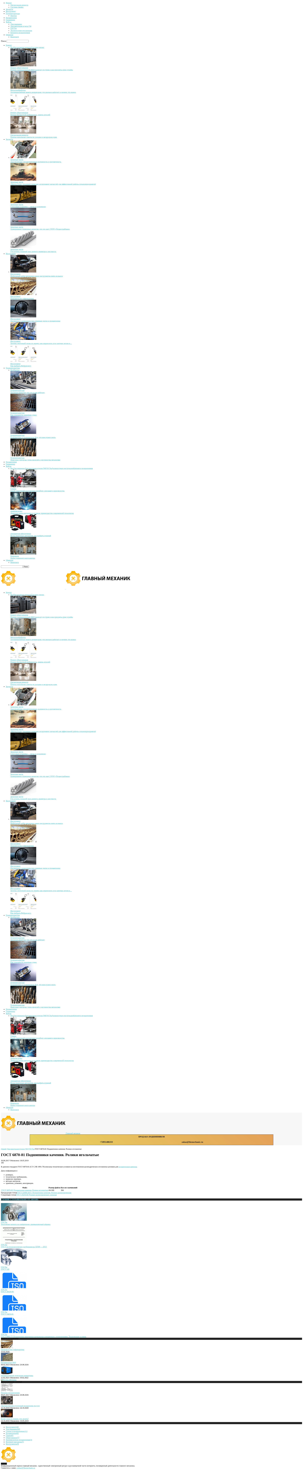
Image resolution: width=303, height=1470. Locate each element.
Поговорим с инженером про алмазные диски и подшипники (35, 321)
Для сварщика (16, 24)
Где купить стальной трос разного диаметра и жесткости (33, 252)
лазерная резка (16, 511)
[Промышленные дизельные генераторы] (7, 1373)
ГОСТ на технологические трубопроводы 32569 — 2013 (24, 1247)
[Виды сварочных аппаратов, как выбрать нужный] (23, 531)
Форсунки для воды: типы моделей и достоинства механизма (35, 460)
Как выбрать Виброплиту (20, 366)
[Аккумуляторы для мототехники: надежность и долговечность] (23, 158)
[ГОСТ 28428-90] (14, 1287)
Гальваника (10, 20)
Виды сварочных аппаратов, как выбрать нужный (30, 536)
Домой (3, 1149)
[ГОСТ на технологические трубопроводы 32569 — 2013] (14, 1243)
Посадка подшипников (10, 1393)
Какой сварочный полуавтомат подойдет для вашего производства (37, 491)
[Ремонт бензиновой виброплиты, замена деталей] (23, 110)
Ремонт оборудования (19, 68)
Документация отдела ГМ (20, 26)
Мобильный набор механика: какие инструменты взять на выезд (36, 276)
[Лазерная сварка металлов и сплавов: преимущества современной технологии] (23, 509)
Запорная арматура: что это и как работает (27, 393)
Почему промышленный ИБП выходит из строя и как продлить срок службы (41, 70)
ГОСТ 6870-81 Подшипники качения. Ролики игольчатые (24, 1190)
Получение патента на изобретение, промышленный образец (25, 1224)
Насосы (13, 16)
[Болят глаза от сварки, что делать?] (7, 1417)
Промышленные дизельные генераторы (17, 1376)
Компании (14, 556)
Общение (9, 35)
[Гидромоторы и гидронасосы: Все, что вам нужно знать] (23, 433)
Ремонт (9, 3)
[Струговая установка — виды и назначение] (23, 202)
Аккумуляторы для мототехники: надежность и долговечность (35, 162)
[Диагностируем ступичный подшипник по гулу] (7, 1404)
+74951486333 (106, 1142)
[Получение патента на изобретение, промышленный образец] (14, 1220)
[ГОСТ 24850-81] (14, 1310)
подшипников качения (127, 1167)
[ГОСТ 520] (14, 1265)
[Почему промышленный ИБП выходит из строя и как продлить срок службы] (23, 66)
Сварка (13, 489)
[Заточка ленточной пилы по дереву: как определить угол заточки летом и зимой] (23, 339)
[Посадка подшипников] (7, 1391)
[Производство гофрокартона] (23, 294)
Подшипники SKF (8, 1363)
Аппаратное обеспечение (20, 534)
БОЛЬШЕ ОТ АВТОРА (28, 1199)
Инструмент (11, 11)
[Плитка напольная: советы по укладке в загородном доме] (23, 133)
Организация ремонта (19, 5)
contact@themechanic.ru (26, 1468)
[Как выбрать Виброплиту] (23, 362)
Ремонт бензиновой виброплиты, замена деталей (30, 115)
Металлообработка (18, 90)
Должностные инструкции (21, 31)
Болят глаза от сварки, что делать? (15, 1419)
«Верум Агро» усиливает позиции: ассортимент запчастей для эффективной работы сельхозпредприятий (53, 184)
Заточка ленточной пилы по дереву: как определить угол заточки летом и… (41, 343)
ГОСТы (13, 28)
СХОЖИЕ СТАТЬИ (9, 1199)
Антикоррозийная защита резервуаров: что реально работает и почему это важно (43, 92)
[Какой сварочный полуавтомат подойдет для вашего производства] (23, 487)
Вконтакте (14, 37)
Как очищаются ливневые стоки (23, 415)
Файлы (8, 22)
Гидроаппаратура (13, 14)
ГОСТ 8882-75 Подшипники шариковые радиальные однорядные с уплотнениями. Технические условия (43, 1337)
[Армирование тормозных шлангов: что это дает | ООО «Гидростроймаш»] (23, 225)
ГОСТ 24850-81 (7, 1314)
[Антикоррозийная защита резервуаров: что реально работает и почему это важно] (23, 88)
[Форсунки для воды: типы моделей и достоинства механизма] (23, 456)
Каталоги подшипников (20, 33)
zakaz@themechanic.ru (192, 1142)
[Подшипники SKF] (7, 1360)
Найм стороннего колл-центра (22, 558)
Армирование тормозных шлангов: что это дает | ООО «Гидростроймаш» (40, 229)
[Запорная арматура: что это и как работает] (23, 388)
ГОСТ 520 (5, 1269)
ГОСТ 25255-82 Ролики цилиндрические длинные (36, 1195)
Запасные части (16, 160)
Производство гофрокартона (22, 299)
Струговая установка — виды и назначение (28, 207)
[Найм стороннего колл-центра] (23, 554)
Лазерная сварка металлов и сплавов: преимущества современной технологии (42, 513)
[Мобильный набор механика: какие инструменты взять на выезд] (23, 272)
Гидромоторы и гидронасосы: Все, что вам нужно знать (33, 437)
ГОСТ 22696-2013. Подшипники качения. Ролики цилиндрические (44, 1193)
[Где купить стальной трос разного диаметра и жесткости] (23, 247)
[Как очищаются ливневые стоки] (23, 411)
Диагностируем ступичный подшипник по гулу (20, 1406)
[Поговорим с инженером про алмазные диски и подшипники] (23, 317)
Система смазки (16, 7)
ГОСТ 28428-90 (7, 1292)
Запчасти (9, 9)
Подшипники (11, 18)
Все (11, 47)
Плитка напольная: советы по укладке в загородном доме (33, 137)
